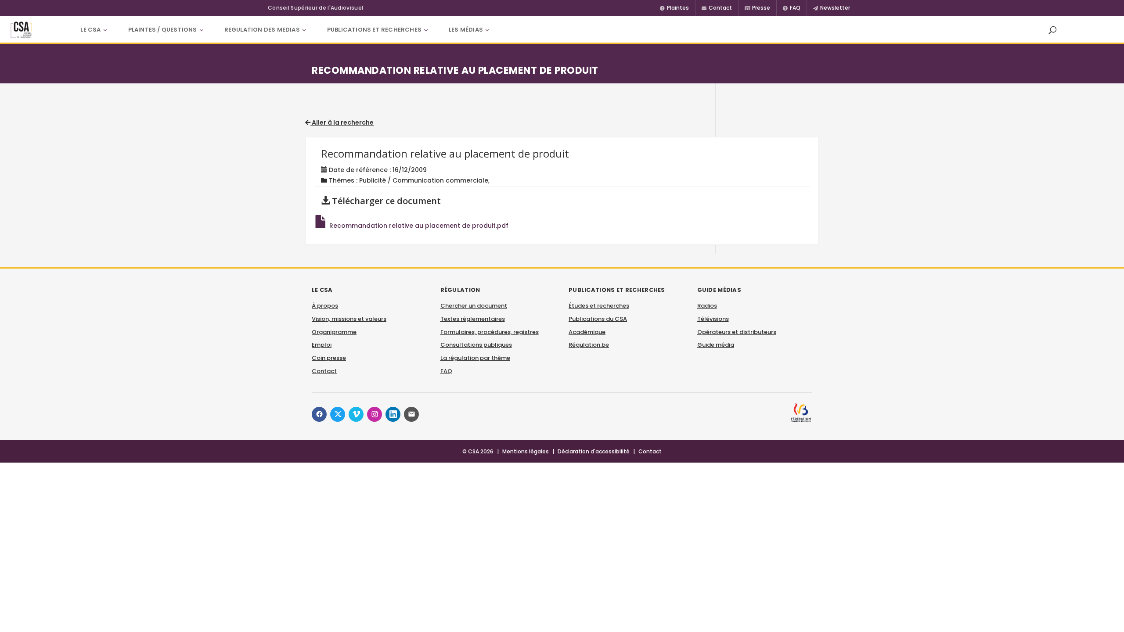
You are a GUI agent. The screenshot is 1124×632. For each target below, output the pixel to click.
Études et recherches (599, 306)
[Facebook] (319, 414)
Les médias (466, 29)
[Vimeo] (356, 414)
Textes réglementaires (472, 319)
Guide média (715, 345)
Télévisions (713, 319)
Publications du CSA (598, 319)
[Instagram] (374, 414)
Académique (587, 332)
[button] (1052, 30)
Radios (707, 306)
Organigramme (334, 332)
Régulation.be (589, 345)
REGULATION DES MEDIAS (262, 29)
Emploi (321, 345)
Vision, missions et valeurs (349, 319)
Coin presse (329, 358)
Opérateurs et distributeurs (736, 332)
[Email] (411, 414)
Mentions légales (525, 451)
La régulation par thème (475, 358)
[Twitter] (337, 414)
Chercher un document (473, 306)
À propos (325, 306)
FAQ (446, 371)
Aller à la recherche (342, 122)
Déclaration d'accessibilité (594, 451)
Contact (324, 371)
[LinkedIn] (392, 414)
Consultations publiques (476, 345)
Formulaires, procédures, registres (489, 332)
